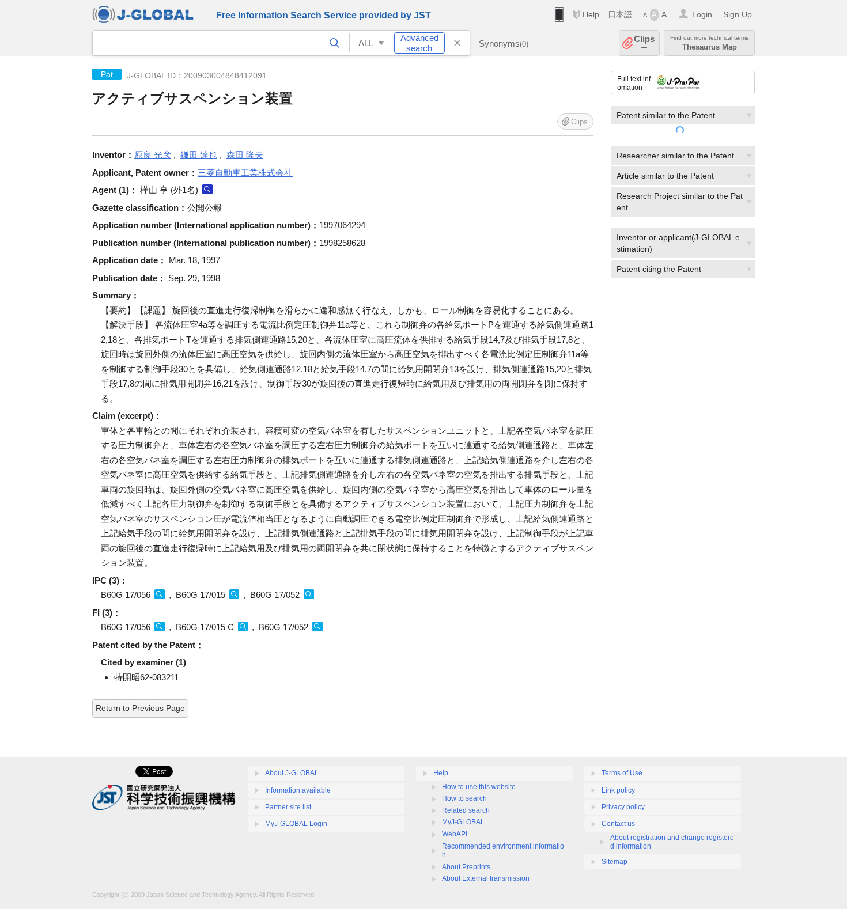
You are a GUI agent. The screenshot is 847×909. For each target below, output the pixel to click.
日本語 (620, 14)
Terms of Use (622, 773)
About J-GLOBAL (292, 773)
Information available (298, 790)
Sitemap (614, 862)
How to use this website (479, 787)
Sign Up (737, 14)
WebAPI (454, 834)
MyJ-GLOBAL (463, 822)
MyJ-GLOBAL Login (296, 824)
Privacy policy (623, 807)
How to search (464, 798)
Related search (466, 810)
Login (702, 14)
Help (591, 14)
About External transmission (486, 878)
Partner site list (288, 807)
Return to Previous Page (140, 708)
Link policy (618, 790)
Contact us (618, 824)
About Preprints (466, 867)
